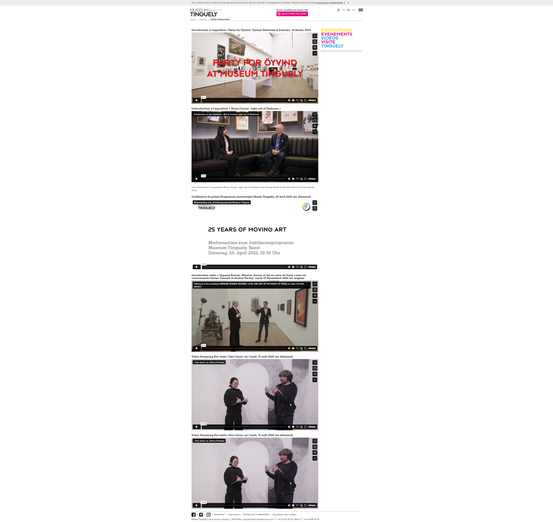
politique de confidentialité (329, 2)
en (353, 10)
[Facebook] (194, 514)
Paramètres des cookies (284, 514)
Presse (203, 19)
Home (193, 19)
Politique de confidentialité (256, 514)
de (343, 10)
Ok (348, 3)
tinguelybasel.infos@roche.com (258, 519)
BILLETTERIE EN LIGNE (294, 14)
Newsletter (219, 514)
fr (348, 10)
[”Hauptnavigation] (361, 9)
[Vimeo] (201, 514)
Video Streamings (220, 19)
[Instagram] (209, 514)
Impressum (234, 514)
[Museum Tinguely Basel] (206, 16)
